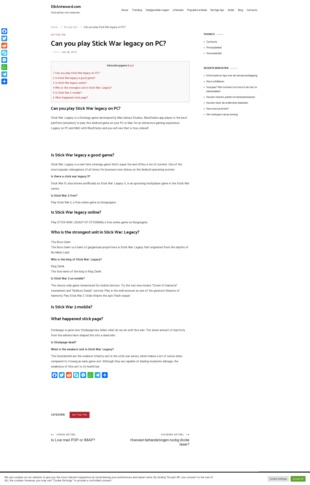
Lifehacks (178, 10)
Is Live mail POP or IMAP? (73, 437)
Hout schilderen (215, 81)
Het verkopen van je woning (222, 114)
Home (124, 10)
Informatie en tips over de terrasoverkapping (231, 75)
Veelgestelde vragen (157, 10)
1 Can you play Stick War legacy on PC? (76, 73)
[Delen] (4, 81)
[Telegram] (4, 74)
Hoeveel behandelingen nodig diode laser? (159, 439)
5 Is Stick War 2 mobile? (67, 92)
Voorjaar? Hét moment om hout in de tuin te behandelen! (231, 89)
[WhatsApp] (4, 67)
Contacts (252, 10)
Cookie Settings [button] (278, 478)
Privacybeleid (214, 47)
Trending (137, 10)
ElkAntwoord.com (66, 7)
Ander (231, 10)
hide (130, 65)
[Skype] (4, 52)
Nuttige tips (217, 10)
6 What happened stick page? (70, 97)
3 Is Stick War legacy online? (70, 82)
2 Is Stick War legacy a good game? (74, 78)
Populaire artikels (197, 10)
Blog (240, 10)
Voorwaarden (214, 53)
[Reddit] (4, 45)
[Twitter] (4, 38)
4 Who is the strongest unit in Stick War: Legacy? (82, 87)
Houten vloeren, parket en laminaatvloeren (230, 97)
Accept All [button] (298, 478)
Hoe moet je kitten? (217, 108)
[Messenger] (4, 59)
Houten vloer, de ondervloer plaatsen (227, 102)
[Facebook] (4, 31)
